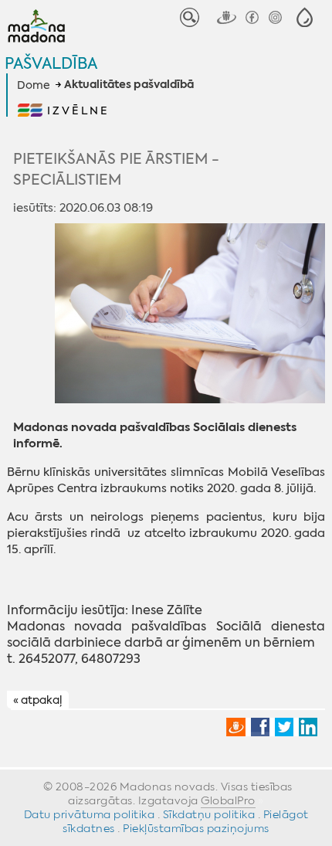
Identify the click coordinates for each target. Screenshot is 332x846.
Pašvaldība (51, 63)
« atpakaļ (37, 701)
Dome (33, 85)
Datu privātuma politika (89, 814)
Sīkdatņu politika (209, 814)
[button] (304, 17)
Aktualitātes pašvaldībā (129, 85)
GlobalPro (228, 800)
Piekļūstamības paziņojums (196, 828)
